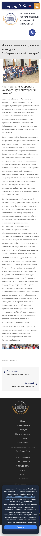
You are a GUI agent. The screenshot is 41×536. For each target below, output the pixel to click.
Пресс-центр (23, 438)
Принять (20, 527)
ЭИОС (22, 470)
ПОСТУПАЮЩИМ (23, 457)
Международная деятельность (23, 447)
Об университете (23, 425)
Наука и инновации (22, 434)
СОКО (22, 474)
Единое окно (23, 479)
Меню (22, 421)
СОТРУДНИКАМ (22, 466)
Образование (23, 443)
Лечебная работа (23, 451)
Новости (12, 360)
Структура (23, 430)
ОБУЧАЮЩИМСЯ (23, 462)
